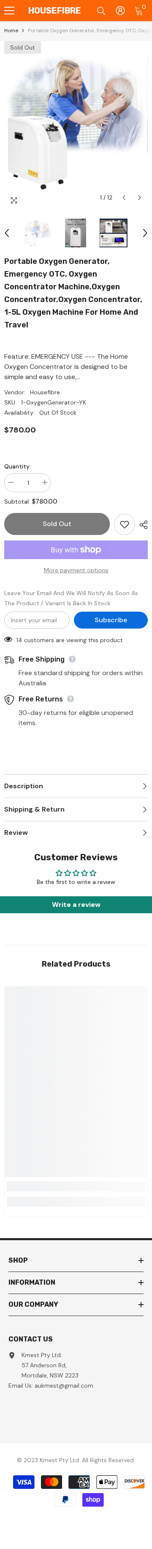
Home (11, 30)
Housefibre (45, 392)
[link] (76, 1186)
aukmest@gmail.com (64, 1385)
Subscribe (111, 619)
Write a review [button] (76, 904)
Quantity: (17, 466)
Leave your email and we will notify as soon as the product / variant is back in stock (71, 598)
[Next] (139, 197)
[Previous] (124, 197)
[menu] (9, 11)
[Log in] (120, 10)
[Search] (101, 11)
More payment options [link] (76, 570)
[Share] (141, 525)
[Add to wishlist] (124, 524)
